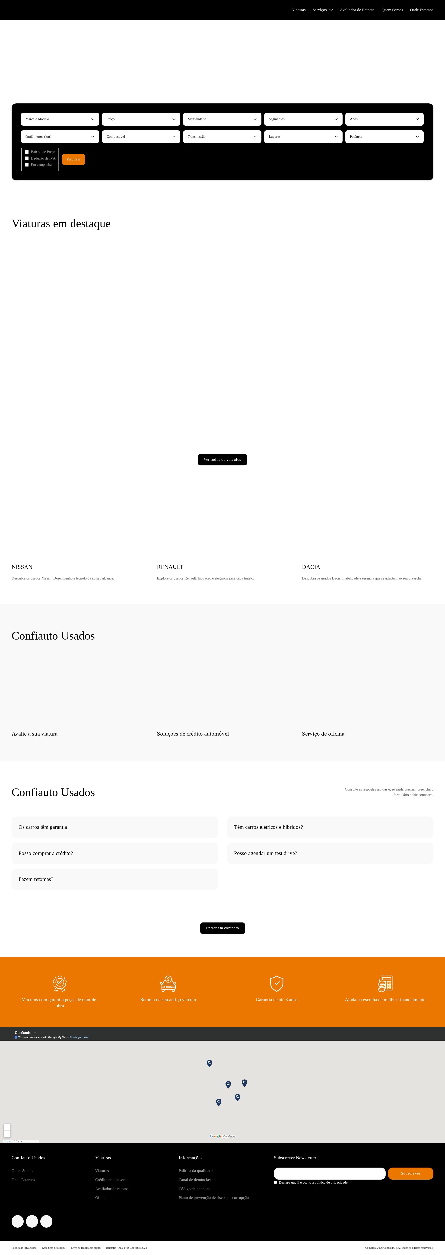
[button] (115, 827)
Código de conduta (194, 1189)
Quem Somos (392, 10)
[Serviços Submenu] (331, 10)
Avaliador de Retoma (357, 10)
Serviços (320, 10)
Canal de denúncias (195, 1180)
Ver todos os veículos (222, 459)
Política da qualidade (196, 1171)
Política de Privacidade (24, 1247)
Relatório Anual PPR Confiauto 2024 (126, 1247)
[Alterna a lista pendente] (93, 119)
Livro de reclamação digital (86, 1247)
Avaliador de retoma (112, 1189)
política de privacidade (331, 1182)
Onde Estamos (421, 10)
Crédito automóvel (110, 1180)
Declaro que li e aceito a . (314, 1182)
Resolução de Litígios (54, 1247)
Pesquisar (73, 159)
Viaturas (299, 10)
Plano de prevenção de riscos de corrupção (214, 1197)
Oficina (101, 1197)
